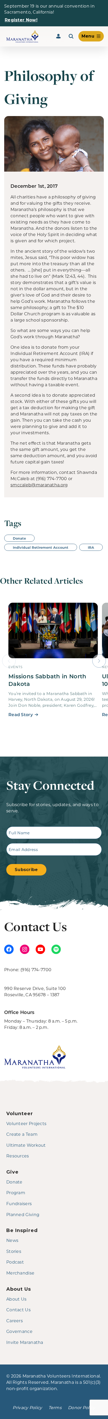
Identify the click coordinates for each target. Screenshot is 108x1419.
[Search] (71, 36)
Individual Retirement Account (40, 547)
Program (15, 1192)
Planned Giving (22, 1214)
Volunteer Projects (26, 1123)
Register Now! (21, 19)
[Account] (58, 36)
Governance (19, 1331)
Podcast (15, 1262)
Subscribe (26, 869)
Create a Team (21, 1134)
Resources (17, 1155)
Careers (14, 1320)
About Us (16, 1299)
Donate (19, 538)
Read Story (20, 714)
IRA (91, 547)
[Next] (99, 661)
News (12, 1240)
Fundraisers (19, 1203)
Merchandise (20, 1273)
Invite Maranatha (24, 1342)
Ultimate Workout (26, 1145)
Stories (13, 1251)
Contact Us (18, 1309)
